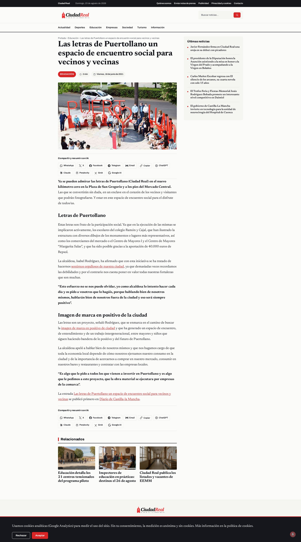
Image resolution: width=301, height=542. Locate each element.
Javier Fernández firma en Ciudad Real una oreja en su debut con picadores (215, 49)
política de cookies (240, 526)
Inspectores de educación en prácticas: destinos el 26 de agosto (117, 477)
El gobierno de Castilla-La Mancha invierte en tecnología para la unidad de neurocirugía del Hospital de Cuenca (213, 109)
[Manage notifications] (293, 534)
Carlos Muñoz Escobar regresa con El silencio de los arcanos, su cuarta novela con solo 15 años (212, 79)
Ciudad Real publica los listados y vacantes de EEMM (158, 477)
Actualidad (64, 27)
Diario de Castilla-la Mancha (119, 399)
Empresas (112, 27)
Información (157, 27)
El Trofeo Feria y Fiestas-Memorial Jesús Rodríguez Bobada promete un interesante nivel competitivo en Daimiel (214, 94)
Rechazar (21, 535)
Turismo (141, 27)
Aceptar (40, 535)
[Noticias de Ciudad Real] (75, 15)
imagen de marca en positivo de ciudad (88, 328)
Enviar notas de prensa (185, 3)
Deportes (80, 27)
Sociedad (127, 27)
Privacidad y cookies (221, 3)
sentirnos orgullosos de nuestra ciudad (97, 266)
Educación (96, 27)
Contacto (238, 3)
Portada (62, 38)
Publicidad (203, 3)
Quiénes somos (164, 3)
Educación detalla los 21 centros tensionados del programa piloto (76, 477)
